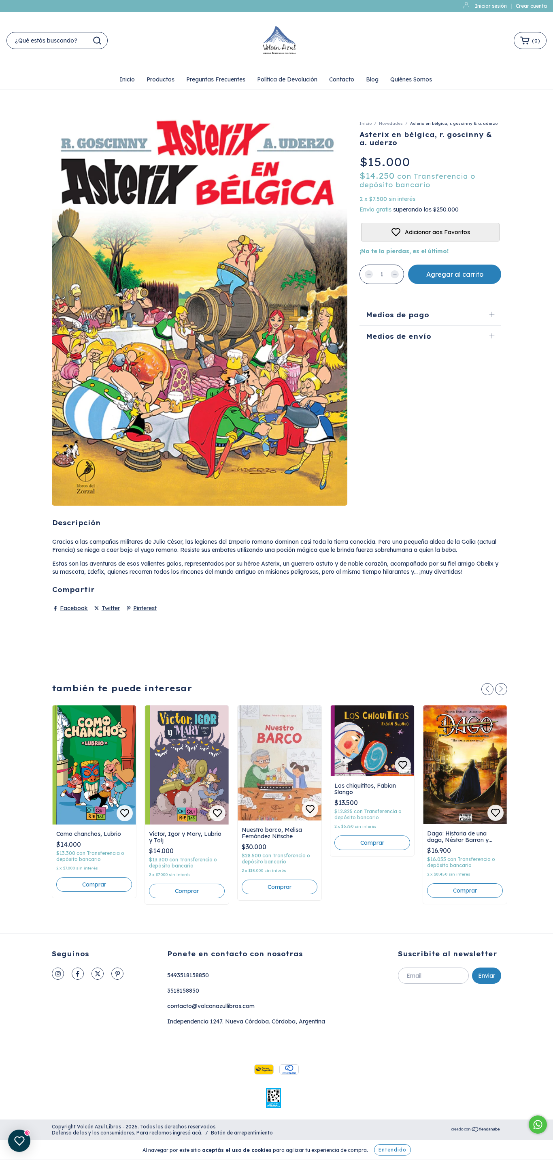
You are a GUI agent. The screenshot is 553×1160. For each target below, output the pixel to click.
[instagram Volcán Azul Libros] (58, 974)
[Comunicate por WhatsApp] (538, 1124)
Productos (160, 79)
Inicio (127, 79)
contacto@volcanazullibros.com (211, 1006)
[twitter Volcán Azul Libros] (97, 974)
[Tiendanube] (476, 1130)
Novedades (391, 123)
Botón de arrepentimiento (242, 1133)
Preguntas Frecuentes (215, 79)
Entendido (392, 1150)
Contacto (341, 79)
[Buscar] (97, 40)
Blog (372, 79)
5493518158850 (188, 975)
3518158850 (183, 990)
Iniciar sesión (491, 6)
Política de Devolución (287, 79)
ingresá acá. (187, 1133)
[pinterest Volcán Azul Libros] (117, 974)
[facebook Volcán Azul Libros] (78, 974)
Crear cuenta (531, 6)
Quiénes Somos (411, 79)
